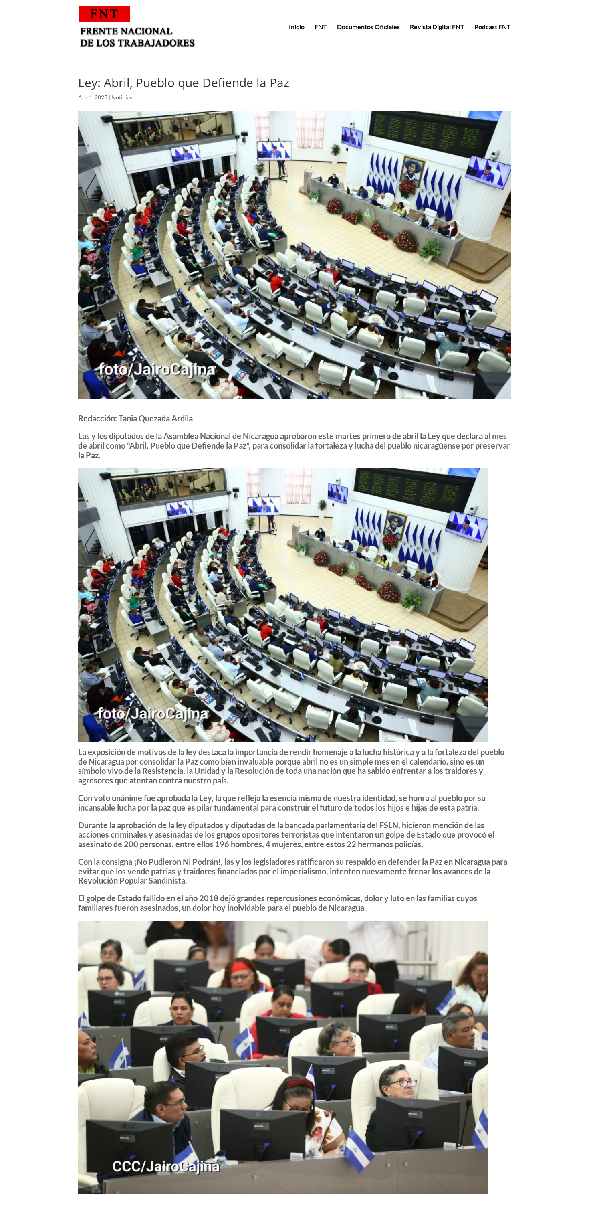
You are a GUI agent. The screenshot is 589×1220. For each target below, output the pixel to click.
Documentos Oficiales (368, 27)
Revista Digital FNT (437, 27)
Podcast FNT (492, 27)
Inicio (297, 27)
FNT (321, 27)
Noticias (121, 97)
